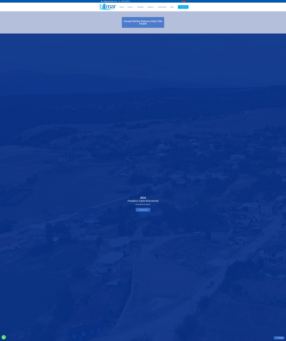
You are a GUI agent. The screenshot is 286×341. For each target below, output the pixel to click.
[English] (183, 1)
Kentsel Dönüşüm (162, 7)
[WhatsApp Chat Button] (3, 337)
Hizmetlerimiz (140, 7)
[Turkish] (185, 1)
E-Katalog (279, 338)
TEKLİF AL (184, 7)
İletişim (172, 7)
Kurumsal (130, 7)
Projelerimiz (150, 7)
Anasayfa (121, 7)
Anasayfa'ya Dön (143, 209)
